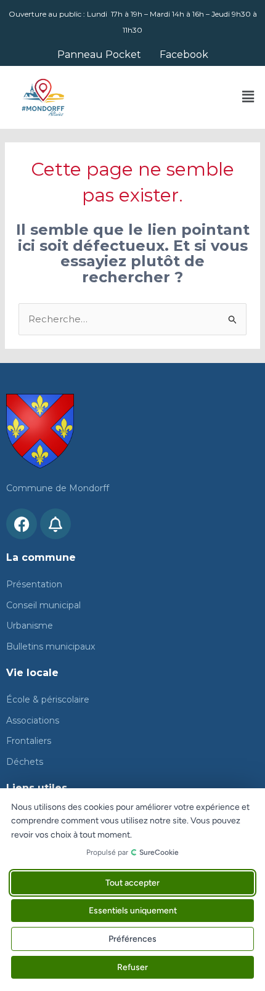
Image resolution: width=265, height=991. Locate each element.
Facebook (184, 55)
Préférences (132, 939)
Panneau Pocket (99, 55)
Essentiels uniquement (133, 910)
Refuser (132, 967)
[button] (248, 97)
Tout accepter (132, 883)
